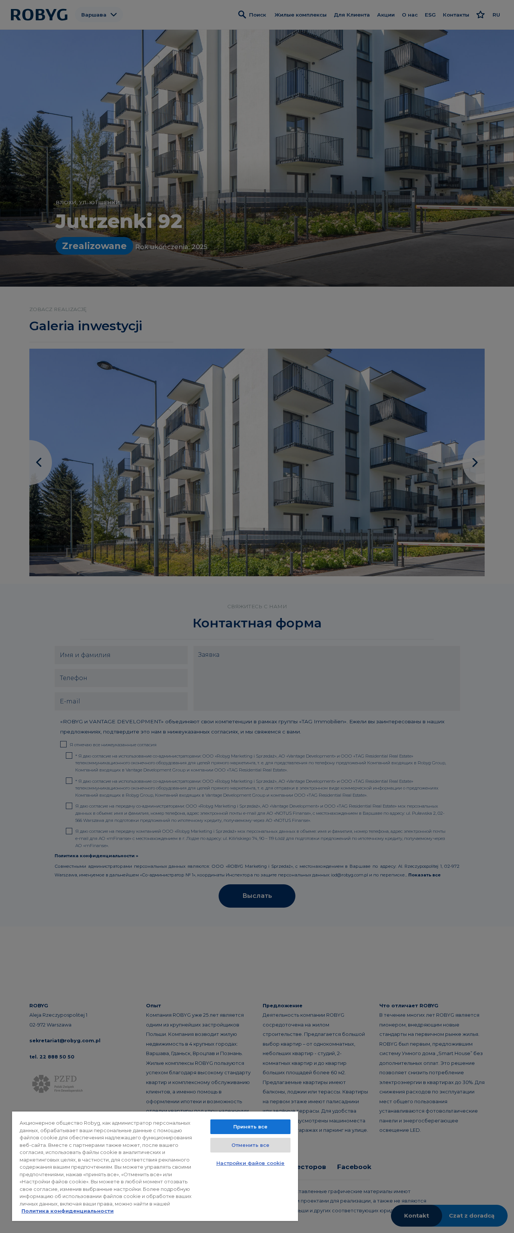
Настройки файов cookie (250, 1163)
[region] (155, 1166)
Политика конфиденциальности (67, 1211)
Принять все (250, 1127)
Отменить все (250, 1145)
